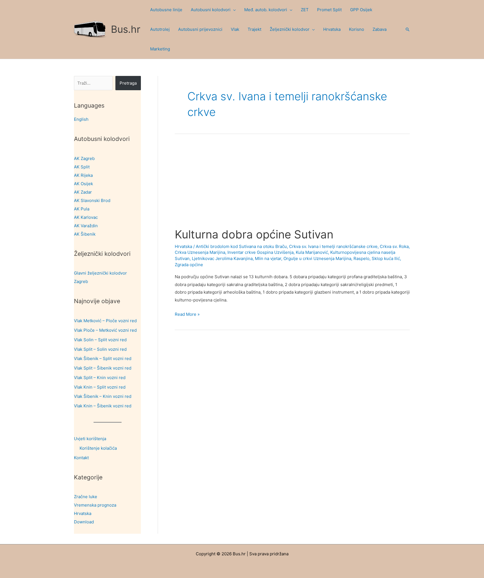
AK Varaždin (86, 225)
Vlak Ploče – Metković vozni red (105, 330)
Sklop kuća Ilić (386, 258)
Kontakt (81, 457)
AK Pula (81, 209)
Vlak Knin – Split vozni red (99, 387)
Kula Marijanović (312, 252)
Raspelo (361, 258)
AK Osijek (83, 183)
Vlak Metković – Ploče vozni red (105, 320)
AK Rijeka (83, 175)
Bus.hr (125, 29)
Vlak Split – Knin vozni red (99, 377)
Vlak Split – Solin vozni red (100, 349)
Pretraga (128, 83)
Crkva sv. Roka (394, 246)
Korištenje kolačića (98, 448)
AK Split (82, 167)
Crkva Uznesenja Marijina (200, 252)
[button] (233, 10)
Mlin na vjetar (268, 258)
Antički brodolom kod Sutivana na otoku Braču (241, 246)
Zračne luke (85, 496)
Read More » (187, 314)
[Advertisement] (292, 186)
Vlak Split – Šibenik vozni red (102, 368)
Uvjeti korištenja (90, 438)
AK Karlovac (86, 217)
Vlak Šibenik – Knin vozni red (102, 396)
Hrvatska (82, 513)
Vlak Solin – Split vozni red (100, 339)
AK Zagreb (84, 158)
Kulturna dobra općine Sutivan (254, 234)
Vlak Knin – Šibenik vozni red (102, 405)
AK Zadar (83, 192)
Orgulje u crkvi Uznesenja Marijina (317, 258)
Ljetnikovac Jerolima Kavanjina (222, 258)
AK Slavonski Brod (92, 200)
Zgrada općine (189, 264)
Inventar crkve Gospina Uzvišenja (260, 252)
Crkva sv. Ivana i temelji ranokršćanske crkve (333, 246)
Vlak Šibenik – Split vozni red (102, 358)
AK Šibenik (85, 234)
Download (84, 521)
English (81, 119)
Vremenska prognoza (95, 505)
